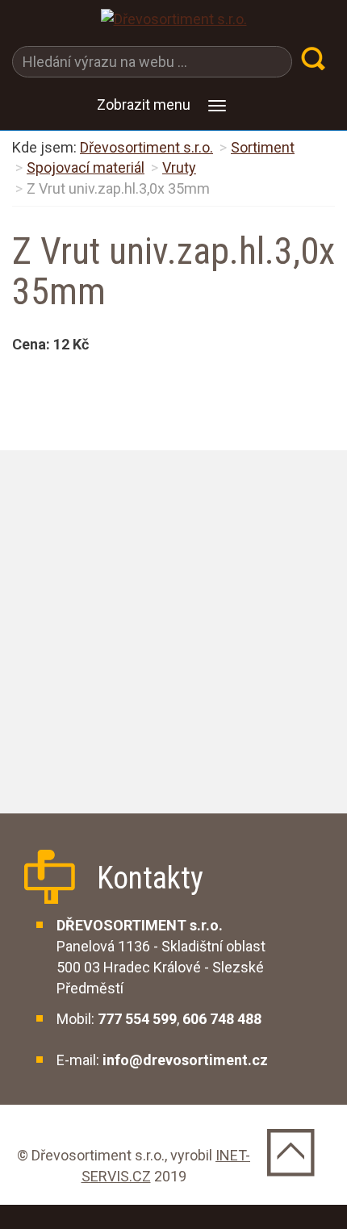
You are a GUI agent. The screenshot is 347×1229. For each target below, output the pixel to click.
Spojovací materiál (85, 167)
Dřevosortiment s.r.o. (146, 147)
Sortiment (263, 147)
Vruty (179, 167)
